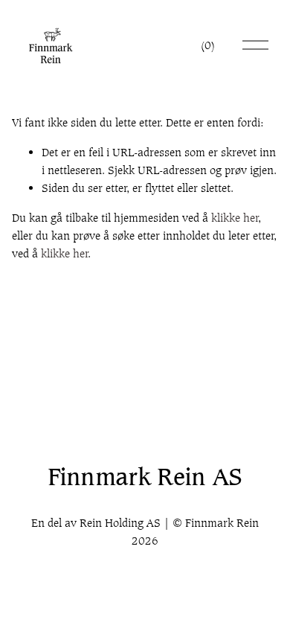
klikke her (235, 218)
